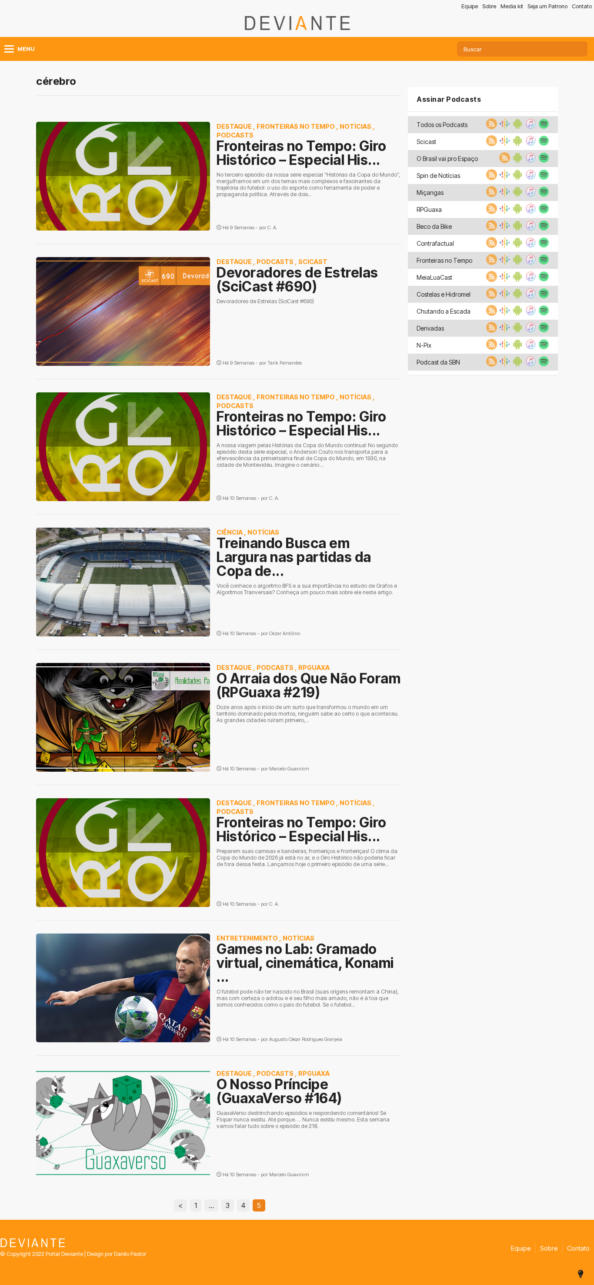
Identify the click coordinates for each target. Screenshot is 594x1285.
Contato (582, 6)
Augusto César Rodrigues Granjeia (305, 1039)
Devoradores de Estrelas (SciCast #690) (297, 279)
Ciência (230, 532)
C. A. (272, 227)
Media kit (512, 6)
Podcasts (235, 135)
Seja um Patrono (547, 6)
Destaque (234, 126)
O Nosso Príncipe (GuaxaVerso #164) (279, 1091)
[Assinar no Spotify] (542, 126)
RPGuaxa (314, 667)
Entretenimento (247, 938)
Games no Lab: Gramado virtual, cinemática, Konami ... (305, 962)
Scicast (312, 261)
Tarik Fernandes (284, 363)
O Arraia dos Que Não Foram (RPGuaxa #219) (308, 685)
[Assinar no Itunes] (529, 126)
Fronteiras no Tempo (296, 126)
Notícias (355, 126)
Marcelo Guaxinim (289, 769)
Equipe (469, 6)
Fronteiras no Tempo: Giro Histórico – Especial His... (302, 152)
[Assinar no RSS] (490, 126)
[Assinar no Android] (516, 126)
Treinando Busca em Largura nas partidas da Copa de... (294, 557)
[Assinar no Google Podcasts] (503, 126)
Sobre (489, 6)
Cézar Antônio (284, 633)
